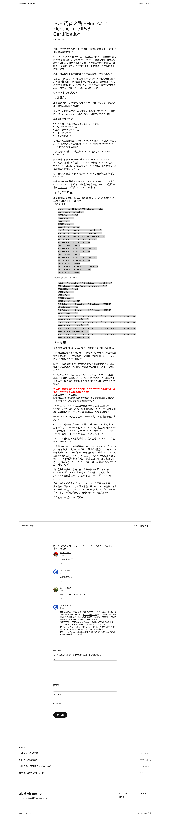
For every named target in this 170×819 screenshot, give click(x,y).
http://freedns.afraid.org (89, 622)
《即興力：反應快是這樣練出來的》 (36, 766)
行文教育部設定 (104, 165)
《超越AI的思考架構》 (29, 753)
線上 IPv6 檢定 (60, 65)
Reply (62, 563)
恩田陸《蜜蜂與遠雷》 (30, 760)
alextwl (59, 39)
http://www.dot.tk (90, 614)
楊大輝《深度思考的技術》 (32, 773)
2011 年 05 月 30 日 (65, 570)
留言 (55, 659)
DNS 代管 (62, 187)
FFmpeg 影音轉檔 (141, 526)
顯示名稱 (56, 685)
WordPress (144, 813)
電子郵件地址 (57, 694)
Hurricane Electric (62, 56)
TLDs (72, 151)
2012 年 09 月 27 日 (66, 605)
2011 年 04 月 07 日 (65, 553)
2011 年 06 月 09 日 (65, 588)
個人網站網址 (57, 704)
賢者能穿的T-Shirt (88, 78)
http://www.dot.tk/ (73, 627)
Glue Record (88, 140)
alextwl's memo (27, 3)
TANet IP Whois (28, 526)
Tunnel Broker (87, 59)
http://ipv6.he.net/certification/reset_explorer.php (78, 397)
